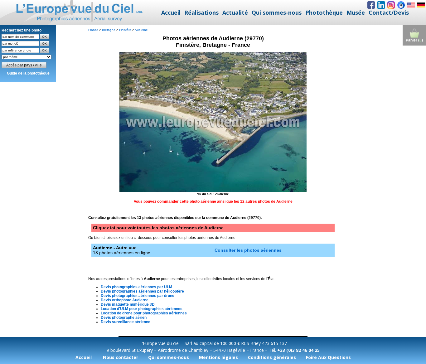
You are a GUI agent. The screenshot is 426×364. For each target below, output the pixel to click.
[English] (411, 5)
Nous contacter (120, 357)
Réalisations (201, 12)
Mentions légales (218, 357)
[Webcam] (401, 5)
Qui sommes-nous (277, 12)
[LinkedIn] (381, 5)
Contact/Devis (389, 12)
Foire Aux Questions (328, 357)
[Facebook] (371, 5)
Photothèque (324, 12)
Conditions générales (272, 357)
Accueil (171, 12)
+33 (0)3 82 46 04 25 (298, 350)
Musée (355, 12)
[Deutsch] (421, 5)
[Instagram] (391, 5)
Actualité (235, 12)
